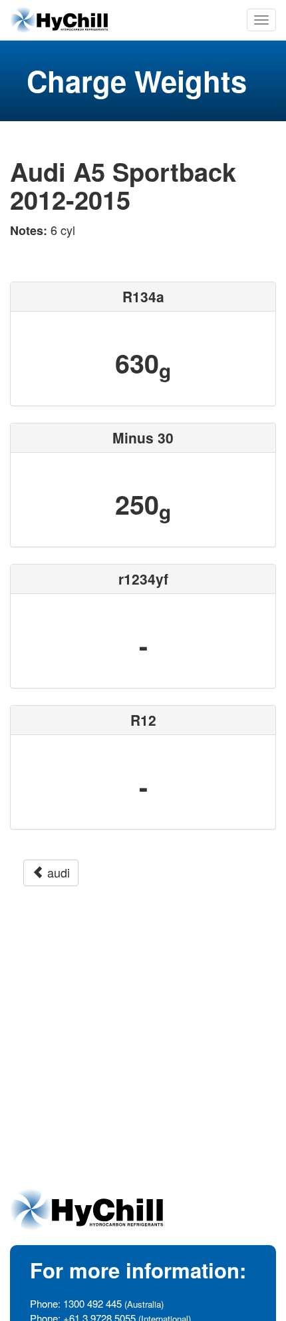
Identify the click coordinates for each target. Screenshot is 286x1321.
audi (57, 872)
